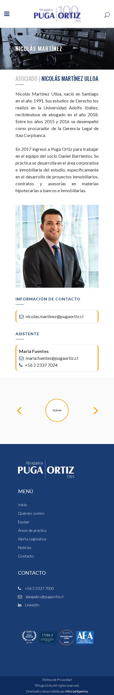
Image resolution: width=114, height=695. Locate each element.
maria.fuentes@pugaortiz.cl (51, 358)
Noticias (25, 547)
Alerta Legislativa (32, 539)
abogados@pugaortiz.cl (44, 596)
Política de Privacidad (57, 680)
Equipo (23, 522)
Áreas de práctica (32, 530)
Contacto (26, 556)
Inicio (22, 505)
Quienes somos (31, 513)
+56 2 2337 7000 (39, 588)
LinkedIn (31, 604)
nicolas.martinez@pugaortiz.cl (54, 316)
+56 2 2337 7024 (41, 365)
